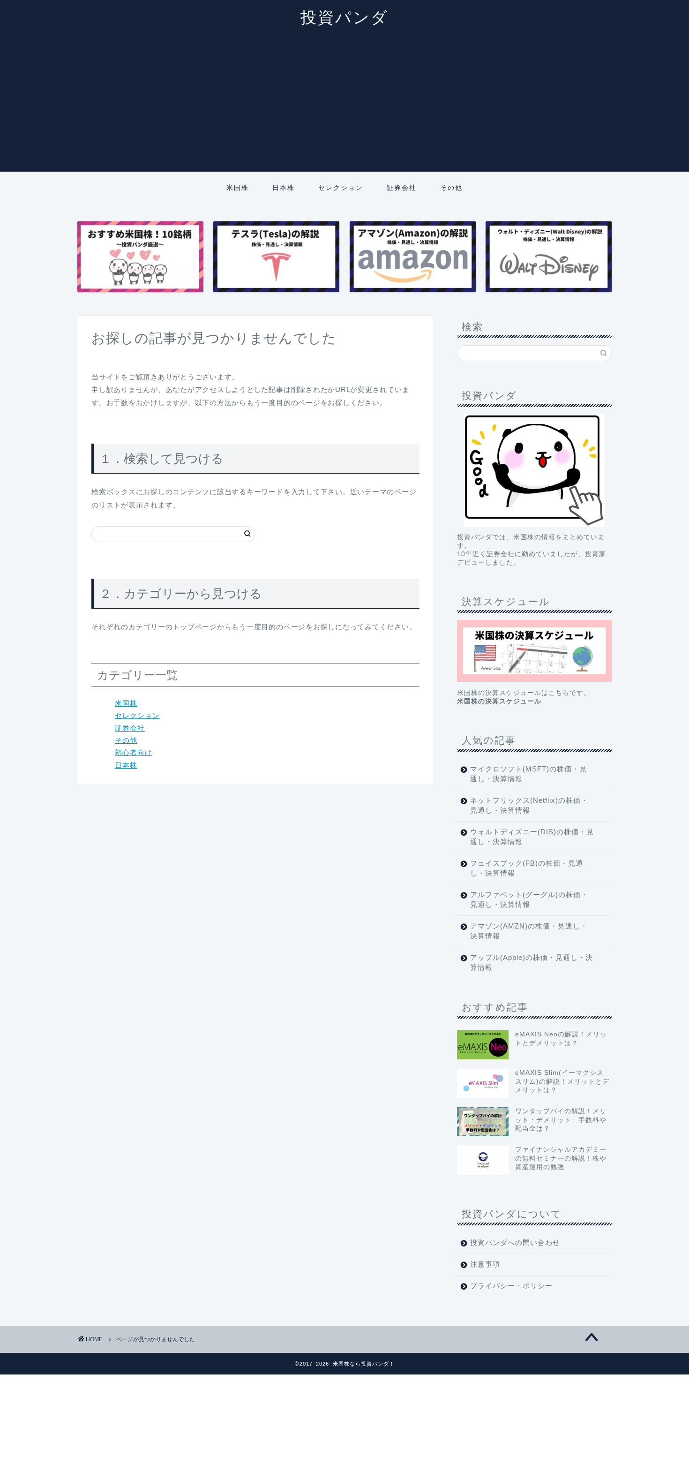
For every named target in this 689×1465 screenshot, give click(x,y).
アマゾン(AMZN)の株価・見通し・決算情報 (529, 931)
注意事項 (485, 1264)
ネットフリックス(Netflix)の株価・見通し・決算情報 (529, 805)
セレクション (340, 187)
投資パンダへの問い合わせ (515, 1242)
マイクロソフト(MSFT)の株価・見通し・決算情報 (528, 774)
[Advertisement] (344, 106)
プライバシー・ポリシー (511, 1286)
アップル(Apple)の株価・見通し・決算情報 (531, 962)
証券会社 (402, 187)
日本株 (283, 187)
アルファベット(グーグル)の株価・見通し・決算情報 (529, 899)
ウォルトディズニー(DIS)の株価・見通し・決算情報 (532, 837)
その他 (451, 187)
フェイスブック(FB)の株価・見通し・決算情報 (526, 868)
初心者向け (133, 752)
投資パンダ (344, 17)
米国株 (237, 187)
